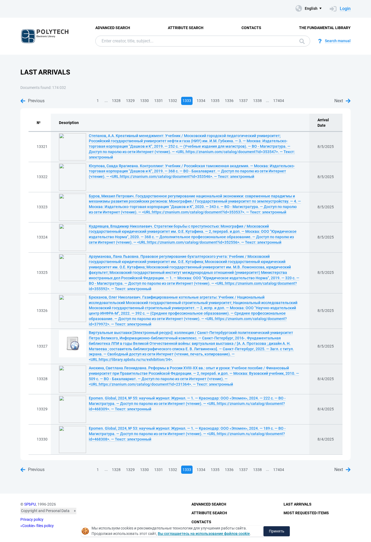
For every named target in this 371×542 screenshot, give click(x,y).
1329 (130, 100)
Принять (276, 531)
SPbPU (30, 504)
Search (300, 41)
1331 (158, 100)
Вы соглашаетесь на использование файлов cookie (204, 533)
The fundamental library (325, 28)
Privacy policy (31, 519)
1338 (257, 100)
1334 (201, 100)
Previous (36, 100)
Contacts (251, 28)
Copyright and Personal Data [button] (45, 511)
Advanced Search (112, 28)
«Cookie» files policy (37, 526)
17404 (278, 100)
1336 (229, 100)
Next (338, 100)
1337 (243, 100)
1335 (215, 100)
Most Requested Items (306, 513)
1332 (172, 100)
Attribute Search (185, 28)
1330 (144, 100)
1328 (116, 100)
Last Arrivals (298, 504)
